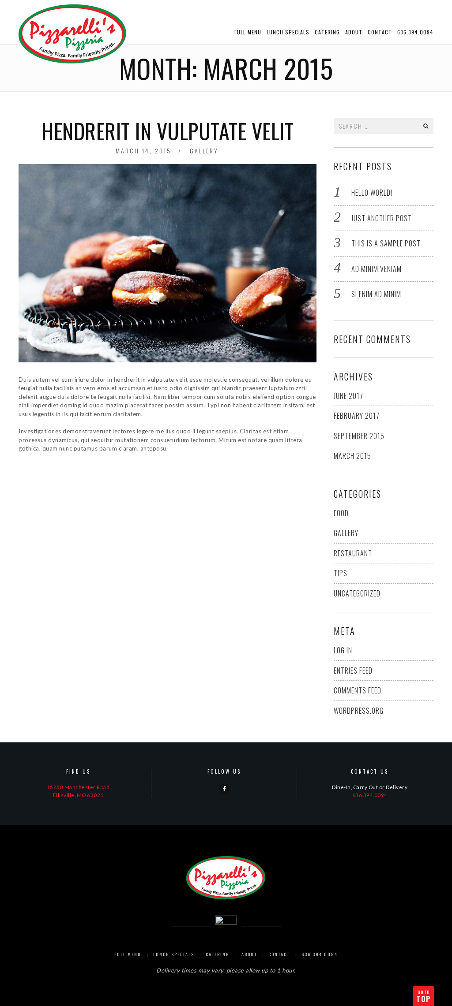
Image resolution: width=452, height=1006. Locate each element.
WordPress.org (359, 710)
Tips (340, 573)
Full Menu (247, 32)
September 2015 (359, 436)
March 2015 (352, 456)
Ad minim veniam (376, 269)
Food (341, 513)
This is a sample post (386, 243)
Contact (380, 32)
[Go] (425, 126)
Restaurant (353, 553)
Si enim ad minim (376, 294)
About (353, 32)
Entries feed (353, 670)
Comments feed (357, 690)
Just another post (381, 218)
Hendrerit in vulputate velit (167, 130)
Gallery (204, 150)
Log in (343, 650)
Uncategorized (357, 593)
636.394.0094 (415, 32)
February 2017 (357, 415)
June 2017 (348, 396)
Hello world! (371, 192)
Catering (327, 32)
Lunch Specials (288, 32)
